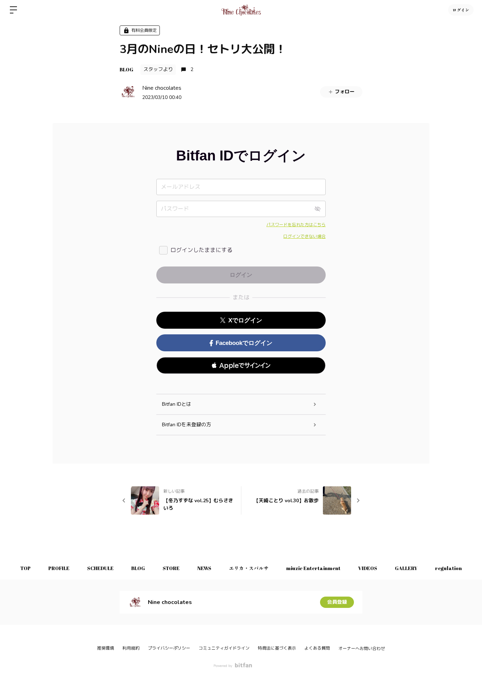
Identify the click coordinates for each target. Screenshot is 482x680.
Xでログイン (245, 320)
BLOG (126, 69)
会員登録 (337, 602)
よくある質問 (317, 648)
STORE (171, 568)
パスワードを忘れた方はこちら (296, 225)
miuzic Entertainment (313, 568)
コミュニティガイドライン (224, 648)
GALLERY (406, 568)
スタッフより (158, 69)
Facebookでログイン (244, 343)
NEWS (204, 568)
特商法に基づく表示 (277, 648)
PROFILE (59, 568)
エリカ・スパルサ (249, 568)
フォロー (345, 91)
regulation (448, 568)
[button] (241, 365)
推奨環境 (105, 648)
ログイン (460, 10)
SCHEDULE (100, 568)
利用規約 (130, 648)
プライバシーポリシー (169, 648)
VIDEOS (367, 568)
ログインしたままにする (201, 250)
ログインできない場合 (304, 236)
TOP (25, 568)
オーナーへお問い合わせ (361, 648)
